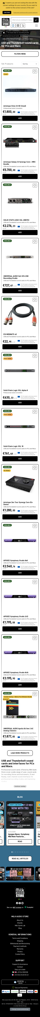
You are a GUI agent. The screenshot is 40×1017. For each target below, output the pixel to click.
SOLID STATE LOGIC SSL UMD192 (16, 220)
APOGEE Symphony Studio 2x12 (15, 616)
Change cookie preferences (20, 1009)
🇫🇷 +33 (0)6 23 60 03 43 (20, 975)
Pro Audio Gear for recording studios (18, 32)
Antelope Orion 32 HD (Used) (14, 106)
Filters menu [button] (20, 54)
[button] (4, 878)
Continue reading (20, 786)
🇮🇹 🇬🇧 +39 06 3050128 (20, 972)
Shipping (20, 941)
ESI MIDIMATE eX (10, 334)
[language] (13, 25)
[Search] (36, 19)
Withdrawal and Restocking (20, 943)
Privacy (20, 951)
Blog (20, 928)
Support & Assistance (20, 964)
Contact (20, 967)
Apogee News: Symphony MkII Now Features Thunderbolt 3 (18, 835)
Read (20, 841)
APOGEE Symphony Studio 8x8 (15, 560)
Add (20, 118)
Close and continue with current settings (25, 12)
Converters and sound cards (10, 36)
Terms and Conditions (20, 938)
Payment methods (20, 946)
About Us (20, 920)
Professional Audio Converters (12, 392)
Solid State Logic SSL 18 (13, 446)
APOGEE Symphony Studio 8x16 (15, 672)
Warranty (20, 949)
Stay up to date (20, 969)
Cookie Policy (20, 954)
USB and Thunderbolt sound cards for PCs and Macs (19, 280)
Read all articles (20, 859)
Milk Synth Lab (20, 925)
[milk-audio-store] (5, 22)
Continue (7, 12)
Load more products (20, 753)
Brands (20, 923)
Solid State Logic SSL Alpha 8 (15, 390)
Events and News (16, 804)
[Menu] (36, 25)
